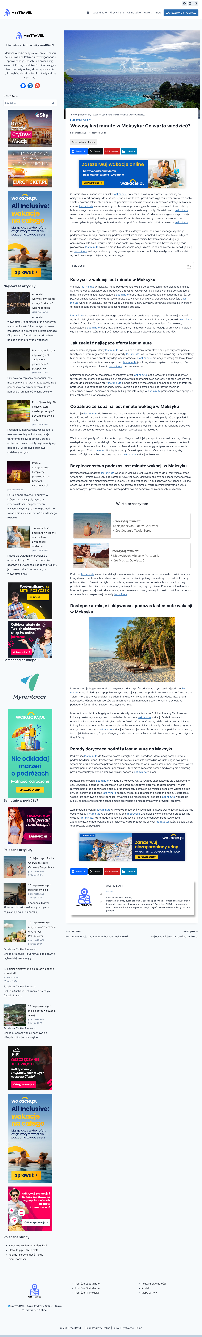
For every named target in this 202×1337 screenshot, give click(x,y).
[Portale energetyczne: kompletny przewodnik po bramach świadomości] (18, 472)
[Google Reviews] (195, 3)
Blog (158, 12)
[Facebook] (184, 3)
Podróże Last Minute (87, 1283)
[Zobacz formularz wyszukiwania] (177, 3)
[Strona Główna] (71, 114)
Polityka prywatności (154, 1283)
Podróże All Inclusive (87, 1292)
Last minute (86, 206)
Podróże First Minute (87, 1288)
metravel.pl (133, 813)
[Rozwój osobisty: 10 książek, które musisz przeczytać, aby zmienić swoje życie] (18, 411)
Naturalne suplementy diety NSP (28, 1245)
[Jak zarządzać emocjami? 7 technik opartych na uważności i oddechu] (18, 537)
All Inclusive (134, 12)
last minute (120, 194)
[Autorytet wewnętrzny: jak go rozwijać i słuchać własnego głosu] (18, 303)
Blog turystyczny (80, 120)
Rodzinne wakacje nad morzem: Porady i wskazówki (97, 934)
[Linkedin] (190, 3)
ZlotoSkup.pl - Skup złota (23, 1250)
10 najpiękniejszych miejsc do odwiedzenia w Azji (42, 1011)
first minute (93, 813)
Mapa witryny (149, 1292)
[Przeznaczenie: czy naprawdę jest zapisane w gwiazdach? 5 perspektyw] (18, 359)
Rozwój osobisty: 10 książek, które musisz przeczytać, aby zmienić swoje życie (44, 411)
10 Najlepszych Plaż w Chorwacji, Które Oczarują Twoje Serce (41, 863)
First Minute (117, 12)
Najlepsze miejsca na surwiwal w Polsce (174, 934)
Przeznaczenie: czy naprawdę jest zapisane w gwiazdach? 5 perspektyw (43, 359)
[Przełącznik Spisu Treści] (187, 266)
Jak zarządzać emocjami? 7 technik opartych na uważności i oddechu (44, 537)
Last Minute (100, 12)
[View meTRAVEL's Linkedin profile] (100, 901)
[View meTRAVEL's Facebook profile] (100, 894)
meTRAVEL (81, 133)
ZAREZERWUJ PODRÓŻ (181, 12)
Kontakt (146, 1288)
